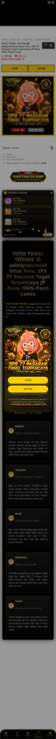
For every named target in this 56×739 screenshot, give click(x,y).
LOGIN (28, 380)
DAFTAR (28, 389)
